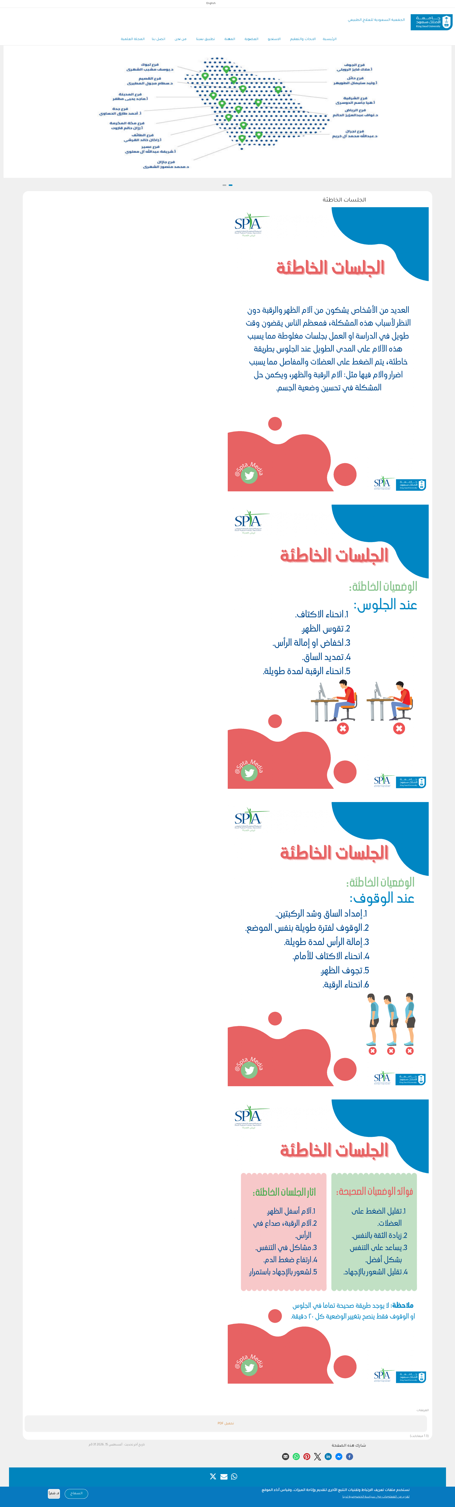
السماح (76, 1494)
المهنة (229, 39)
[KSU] (431, 20)
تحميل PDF (226, 1424)
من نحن (181, 39)
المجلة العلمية (133, 39)
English (211, 3)
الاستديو (274, 39)
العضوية (251, 39)
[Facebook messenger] (338, 1456)
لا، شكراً (54, 1493)
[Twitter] (317, 1456)
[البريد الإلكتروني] (285, 1456)
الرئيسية (330, 39)
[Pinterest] (306, 1456)
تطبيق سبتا (205, 39)
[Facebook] (349, 1456)
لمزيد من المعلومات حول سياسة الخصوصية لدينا (376, 1497)
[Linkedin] (328, 1456)
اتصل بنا (158, 39)
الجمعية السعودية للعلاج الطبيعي (376, 20)
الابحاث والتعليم (303, 39)
